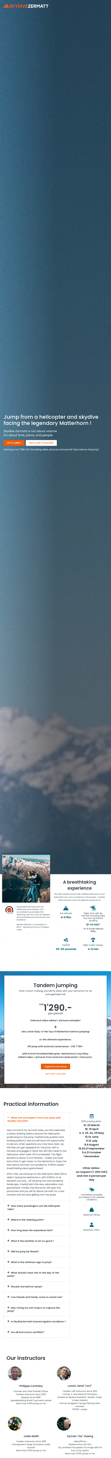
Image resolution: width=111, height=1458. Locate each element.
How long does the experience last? (32, 1230)
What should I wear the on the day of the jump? (33, 1274)
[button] (23, 900)
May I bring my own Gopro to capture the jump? (33, 1309)
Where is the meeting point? (27, 1219)
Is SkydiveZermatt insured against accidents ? (38, 1321)
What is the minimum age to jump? (31, 1262)
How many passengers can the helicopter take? (33, 1207)
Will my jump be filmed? (25, 1251)
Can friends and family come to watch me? (36, 1297)
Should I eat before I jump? (26, 1286)
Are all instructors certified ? (28, 1332)
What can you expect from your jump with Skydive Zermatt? (34, 1119)
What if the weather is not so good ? (32, 1241)
